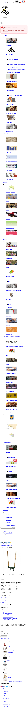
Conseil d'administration (11, 81)
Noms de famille (9, 179)
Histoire (7, 143)
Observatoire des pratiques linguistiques (17, 69)
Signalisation (8, 316)
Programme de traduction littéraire (13, 290)
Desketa (7, 201)
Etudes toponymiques (10, 525)
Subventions (8, 299)
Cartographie (9, 430)
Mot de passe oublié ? (5, 638)
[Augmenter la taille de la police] (3, 543)
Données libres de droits (11, 507)
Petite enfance (9, 249)
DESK (9, 304)
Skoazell (10, 307)
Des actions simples (10, 391)
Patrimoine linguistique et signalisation (16, 64)
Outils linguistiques (8, 532)
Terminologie (9, 334)
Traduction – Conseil (13, 59)
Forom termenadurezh (11, 466)
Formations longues (10, 228)
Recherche (10, 2)
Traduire (8, 325)
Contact (2, 4)
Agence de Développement (14, 72)
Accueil (4, 531)
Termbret (10, 62)
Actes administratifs (10, 122)
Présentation (8, 421)
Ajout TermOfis (11, 457)
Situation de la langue (10, 515)
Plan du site (5, 691)
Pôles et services (9, 54)
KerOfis (7, 480)
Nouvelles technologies (11, 373)
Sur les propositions (5, 600)
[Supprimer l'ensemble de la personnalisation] (6, 543)
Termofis (8, 452)
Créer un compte (4, 629)
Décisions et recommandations (15, 95)
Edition (7, 364)
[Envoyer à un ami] (9, 543)
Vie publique (8, 520)
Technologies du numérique (14, 67)
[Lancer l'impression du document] (7, 543)
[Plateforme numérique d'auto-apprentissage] (11, 198)
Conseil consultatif (10, 104)
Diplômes (8, 219)
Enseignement (9, 258)
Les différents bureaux (11, 113)
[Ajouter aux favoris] (10, 543)
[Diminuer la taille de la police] (1, 543)
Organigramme (9, 45)
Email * (2, 631)
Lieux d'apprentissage (10, 192)
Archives (10, 471)
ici (7, 31)
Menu (2, 2)
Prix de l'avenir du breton (11, 409)
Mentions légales (6, 698)
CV (9, 281)
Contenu (5, 2)
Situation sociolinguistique (11, 161)
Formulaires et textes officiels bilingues (14, 346)
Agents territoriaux (10, 237)
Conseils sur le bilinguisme (11, 400)
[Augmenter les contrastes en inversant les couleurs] (4, 543)
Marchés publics (9, 131)
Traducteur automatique (11, 489)
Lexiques (8, 522)
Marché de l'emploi (10, 276)
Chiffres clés (8, 152)
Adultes (7, 210)
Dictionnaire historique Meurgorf (13, 498)
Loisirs (7, 267)
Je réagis (2, 602)
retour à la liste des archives (6, 545)
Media (7, 355)
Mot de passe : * (4, 633)
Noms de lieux (9, 170)
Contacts (8, 439)
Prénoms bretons (9, 382)
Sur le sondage (4, 597)
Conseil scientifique (10, 90)
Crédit (4, 695)
